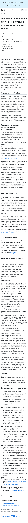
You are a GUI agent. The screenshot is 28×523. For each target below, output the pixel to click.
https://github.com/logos (7, 232)
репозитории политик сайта (10, 484)
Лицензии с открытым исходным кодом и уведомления (10, 127)
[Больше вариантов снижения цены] (17, 34)
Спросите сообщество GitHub (9, 503)
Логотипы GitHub (8, 194)
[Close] (24, 2)
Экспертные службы (6, 517)
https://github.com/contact (12, 158)
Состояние (14, 516)
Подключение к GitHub (10, 93)
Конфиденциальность (10, 237)
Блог (13, 517)
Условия (13, 515)
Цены (19, 516)
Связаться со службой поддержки (10, 505)
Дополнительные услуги (11, 258)
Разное (4, 374)
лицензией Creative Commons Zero (16, 481)
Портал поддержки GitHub (17, 490)
